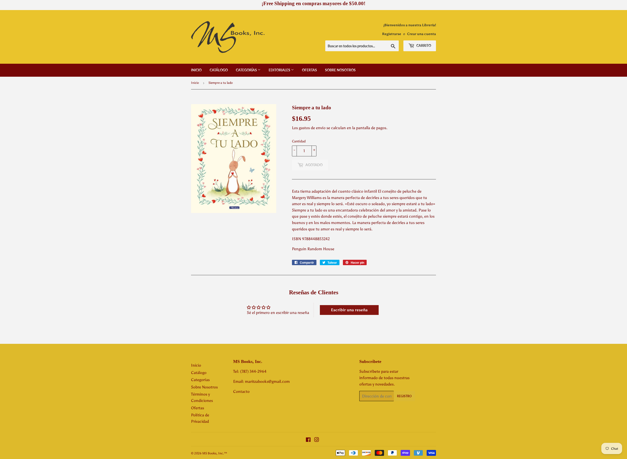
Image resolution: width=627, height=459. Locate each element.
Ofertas (309, 70)
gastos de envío (312, 127)
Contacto (241, 391)
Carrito (423, 45)
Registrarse (391, 34)
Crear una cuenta (421, 34)
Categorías (247, 70)
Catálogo (219, 70)
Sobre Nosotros (340, 70)
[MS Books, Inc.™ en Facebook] (308, 440)
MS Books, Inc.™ (214, 453)
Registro (404, 396)
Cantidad (299, 141)
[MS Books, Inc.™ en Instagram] (316, 440)
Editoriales (280, 70)
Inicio (196, 70)
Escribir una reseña (349, 310)
